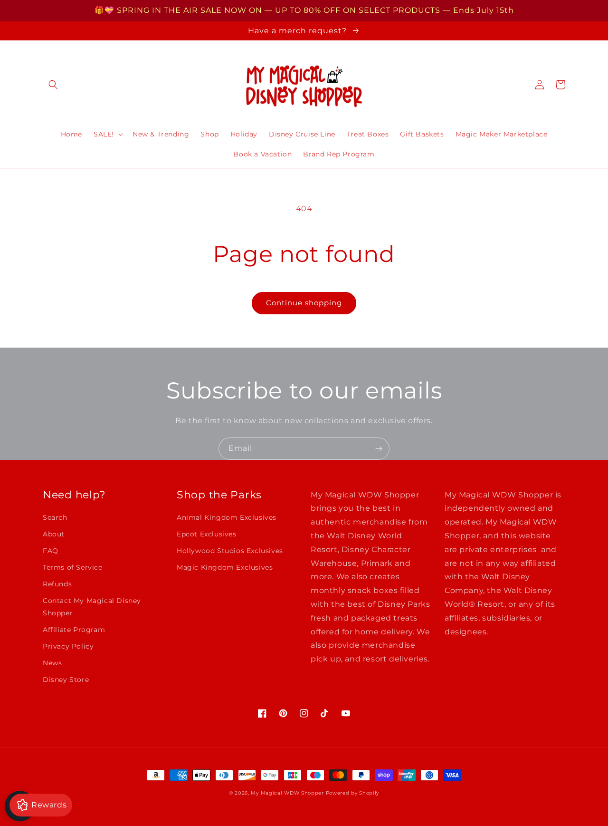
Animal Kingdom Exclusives (226, 517)
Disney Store (66, 679)
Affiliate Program (74, 629)
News (52, 663)
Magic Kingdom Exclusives (225, 567)
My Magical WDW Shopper (287, 793)
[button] (53, 84)
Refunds (57, 584)
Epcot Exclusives (207, 534)
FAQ (50, 550)
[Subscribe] (378, 448)
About (54, 534)
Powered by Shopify (353, 793)
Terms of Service (73, 567)
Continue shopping (304, 302)
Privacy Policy (68, 646)
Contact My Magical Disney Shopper (92, 606)
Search (55, 517)
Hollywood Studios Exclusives (230, 550)
